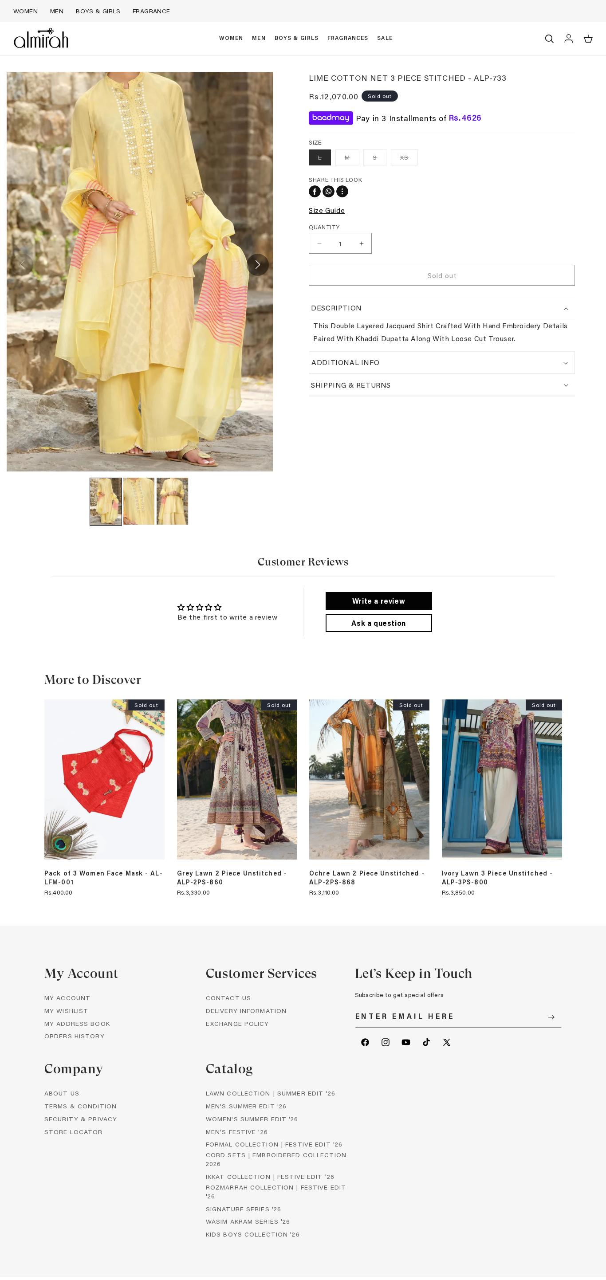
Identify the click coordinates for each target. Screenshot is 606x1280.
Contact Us (228, 997)
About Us (61, 1093)
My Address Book (77, 1023)
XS (409, 159)
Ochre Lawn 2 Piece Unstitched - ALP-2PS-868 (367, 878)
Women (25, 11)
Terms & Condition (80, 1106)
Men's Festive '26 (237, 1131)
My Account (67, 997)
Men (56, 11)
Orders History (74, 1036)
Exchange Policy (237, 1023)
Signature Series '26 (243, 1209)
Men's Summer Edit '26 (246, 1106)
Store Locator (73, 1131)
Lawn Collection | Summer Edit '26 (270, 1093)
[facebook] (315, 191)
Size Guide (327, 210)
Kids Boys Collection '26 (253, 1234)
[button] (231, 38)
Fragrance (151, 11)
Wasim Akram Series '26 (248, 1221)
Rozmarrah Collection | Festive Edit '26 (276, 1191)
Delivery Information (246, 1010)
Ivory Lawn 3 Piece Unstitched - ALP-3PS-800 (497, 878)
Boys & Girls (98, 11)
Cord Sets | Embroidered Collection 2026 (276, 1159)
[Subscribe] (551, 1017)
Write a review (378, 600)
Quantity (324, 227)
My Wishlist (66, 1010)
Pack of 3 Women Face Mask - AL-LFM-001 (103, 878)
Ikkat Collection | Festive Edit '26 (270, 1176)
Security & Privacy (80, 1119)
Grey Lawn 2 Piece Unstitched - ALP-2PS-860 (232, 878)
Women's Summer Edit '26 (252, 1119)
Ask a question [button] (378, 623)
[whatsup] (328, 191)
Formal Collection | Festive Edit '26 (274, 1144)
